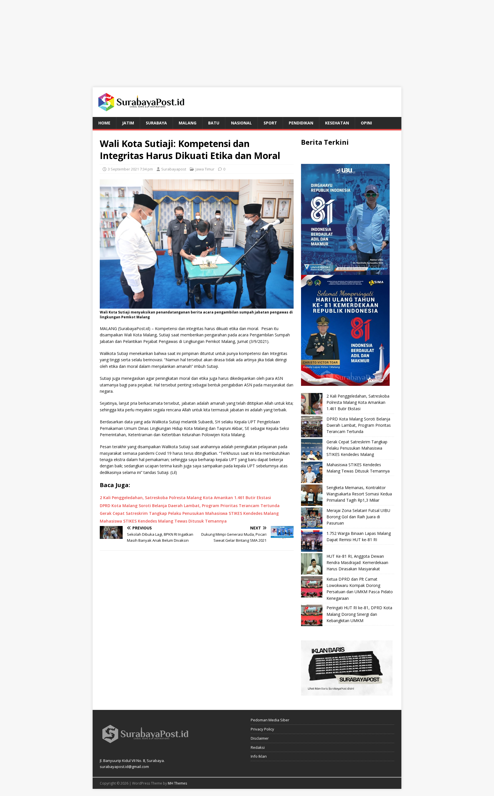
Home (104, 123)
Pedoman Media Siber (270, 719)
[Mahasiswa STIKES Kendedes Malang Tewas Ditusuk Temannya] (311, 472)
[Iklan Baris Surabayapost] (347, 692)
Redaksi (258, 747)
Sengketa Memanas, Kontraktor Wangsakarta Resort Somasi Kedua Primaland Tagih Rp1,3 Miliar (359, 494)
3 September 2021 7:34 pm (130, 169)
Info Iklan (259, 756)
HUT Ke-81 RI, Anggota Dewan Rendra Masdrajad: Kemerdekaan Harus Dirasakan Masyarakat (357, 562)
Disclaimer (260, 738)
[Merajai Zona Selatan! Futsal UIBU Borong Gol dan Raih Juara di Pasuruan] (311, 518)
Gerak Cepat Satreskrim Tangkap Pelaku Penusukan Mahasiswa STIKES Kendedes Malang (356, 448)
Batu (213, 123)
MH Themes (177, 783)
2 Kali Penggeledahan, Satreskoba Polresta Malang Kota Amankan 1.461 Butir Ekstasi (357, 402)
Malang (187, 123)
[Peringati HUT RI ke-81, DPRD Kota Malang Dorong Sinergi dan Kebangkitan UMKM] (311, 615)
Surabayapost (173, 169)
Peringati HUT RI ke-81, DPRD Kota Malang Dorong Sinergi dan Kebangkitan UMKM (359, 614)
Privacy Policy (262, 729)
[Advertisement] (247, 40)
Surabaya (156, 123)
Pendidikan (301, 123)
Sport (270, 123)
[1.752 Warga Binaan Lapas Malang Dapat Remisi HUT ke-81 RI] (311, 541)
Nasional (241, 123)
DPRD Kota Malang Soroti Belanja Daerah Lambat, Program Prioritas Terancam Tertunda (358, 425)
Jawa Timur (205, 169)
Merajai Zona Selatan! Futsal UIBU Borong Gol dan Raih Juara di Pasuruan (358, 517)
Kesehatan (337, 123)
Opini (366, 123)
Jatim (128, 123)
